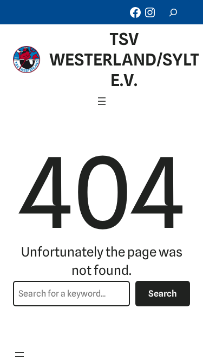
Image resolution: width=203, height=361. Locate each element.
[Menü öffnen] (101, 101)
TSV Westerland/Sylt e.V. (124, 59)
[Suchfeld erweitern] (173, 12)
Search (162, 293)
